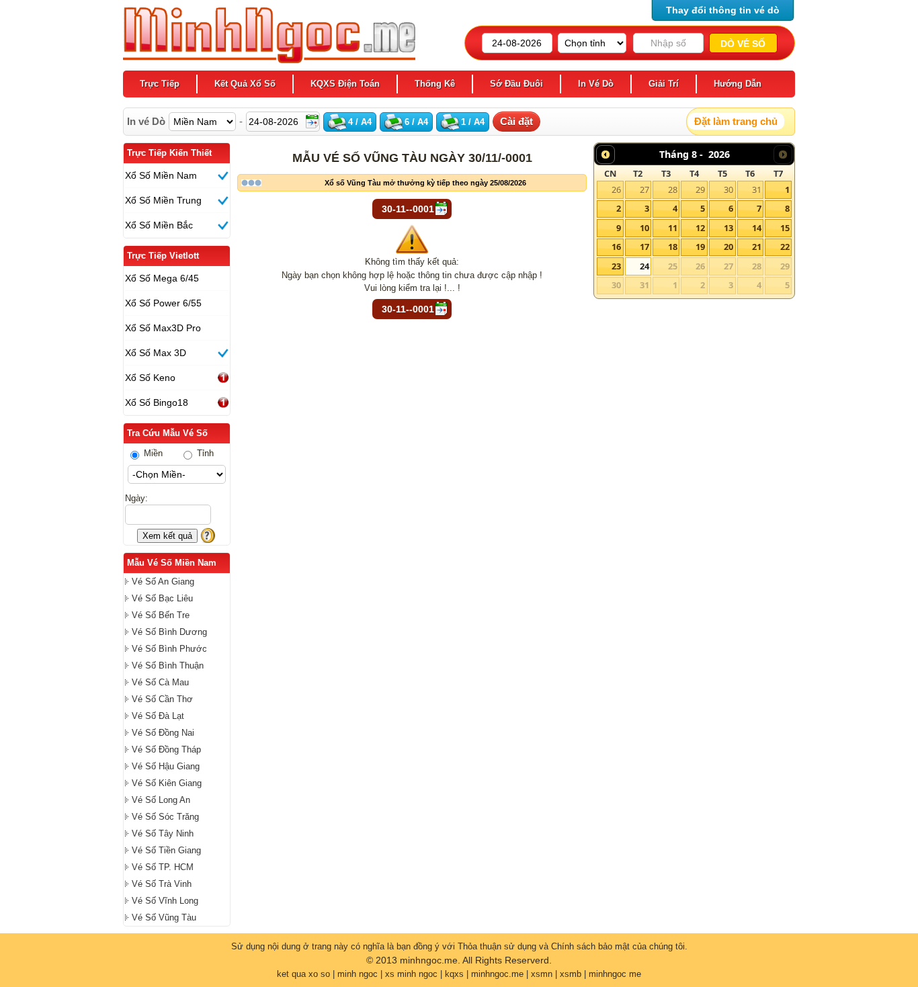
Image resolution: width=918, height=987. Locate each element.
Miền (152, 453)
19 (700, 247)
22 (785, 247)
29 (700, 189)
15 (785, 228)
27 (644, 189)
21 (756, 247)
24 (644, 266)
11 (672, 228)
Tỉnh (204, 453)
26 (616, 189)
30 (728, 189)
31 (756, 189)
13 (728, 228)
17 (644, 247)
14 (756, 228)
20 (728, 247)
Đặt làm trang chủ (736, 121)
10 (644, 228)
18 (672, 247)
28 (672, 189)
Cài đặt (516, 121)
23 (616, 266)
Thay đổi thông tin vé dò (723, 10)
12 (700, 228)
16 (616, 247)
